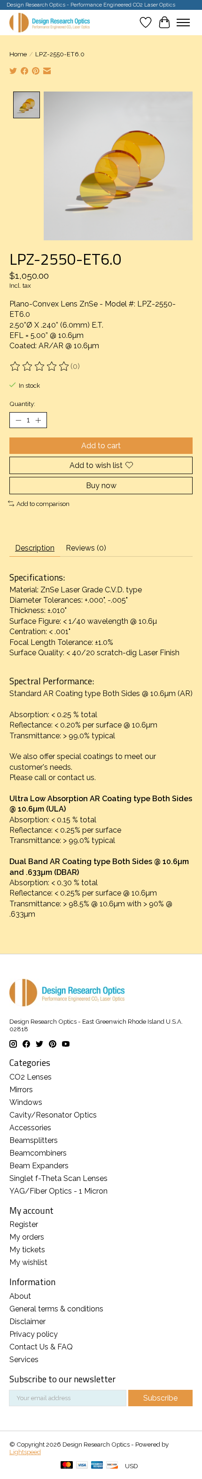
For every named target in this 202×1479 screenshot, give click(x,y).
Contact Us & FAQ (41, 1346)
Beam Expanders (39, 1165)
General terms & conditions (56, 1308)
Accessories (30, 1127)
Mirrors (21, 1089)
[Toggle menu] (183, 22)
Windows (25, 1102)
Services (24, 1359)
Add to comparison (43, 503)
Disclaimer (27, 1321)
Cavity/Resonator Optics (53, 1115)
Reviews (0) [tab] (86, 548)
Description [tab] (34, 548)
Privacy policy (33, 1334)
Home (18, 54)
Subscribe (160, 1398)
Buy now (101, 485)
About (20, 1296)
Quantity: (22, 403)
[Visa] (82, 1465)
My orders (26, 1237)
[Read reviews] (39, 366)
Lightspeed (25, 1452)
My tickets (27, 1249)
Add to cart (101, 445)
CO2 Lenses (30, 1077)
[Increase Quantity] (38, 420)
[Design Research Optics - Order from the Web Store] (49, 22)
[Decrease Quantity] (18, 420)
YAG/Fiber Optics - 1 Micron (58, 1191)
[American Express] (97, 1465)
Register (23, 1224)
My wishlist (28, 1262)
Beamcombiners (38, 1153)
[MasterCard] (67, 1465)
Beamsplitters (33, 1140)
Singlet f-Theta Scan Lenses (58, 1178)
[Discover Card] (112, 1465)
